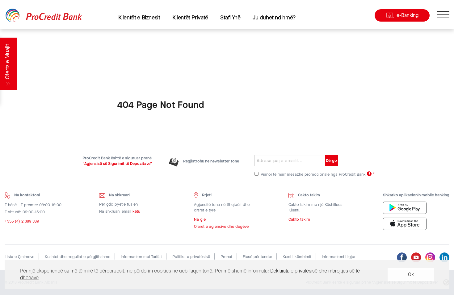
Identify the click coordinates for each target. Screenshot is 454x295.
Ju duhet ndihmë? (274, 17)
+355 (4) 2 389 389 (22, 221)
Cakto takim (299, 219)
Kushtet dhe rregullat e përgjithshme (77, 256)
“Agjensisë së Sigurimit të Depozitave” (117, 163)
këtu (136, 211)
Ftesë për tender (257, 256)
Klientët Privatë (190, 17)
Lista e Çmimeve (19, 256)
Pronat (226, 256)
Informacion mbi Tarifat (141, 256)
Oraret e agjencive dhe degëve (221, 226)
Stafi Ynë (230, 17)
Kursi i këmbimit (297, 256)
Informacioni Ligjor (338, 256)
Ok (411, 274)
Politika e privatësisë (191, 256)
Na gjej (200, 219)
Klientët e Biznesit (139, 17)
